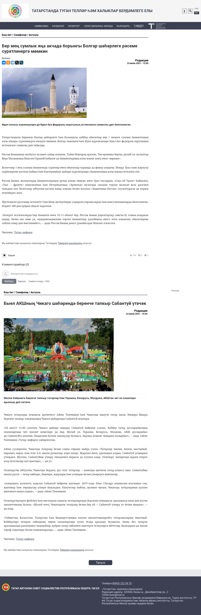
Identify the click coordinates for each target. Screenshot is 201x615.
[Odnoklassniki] (184, 11)
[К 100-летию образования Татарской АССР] (139, 25)
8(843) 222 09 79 (122, 583)
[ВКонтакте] (4, 62)
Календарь (123, 26)
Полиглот (74, 26)
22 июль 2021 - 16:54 (136, 314)
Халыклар (58, 26)
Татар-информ (23, 232)
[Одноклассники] (8, 62)
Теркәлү (22, 281)
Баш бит (7, 34)
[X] (17, 62)
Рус (196, 9)
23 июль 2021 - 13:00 (137, 63)
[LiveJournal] (21, 62)
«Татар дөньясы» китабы (98, 26)
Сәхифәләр (20, 34)
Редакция (141, 60)
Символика (41, 26)
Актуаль (34, 34)
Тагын (100, 562)
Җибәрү (9, 281)
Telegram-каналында (70, 243)
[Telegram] (12, 62)
